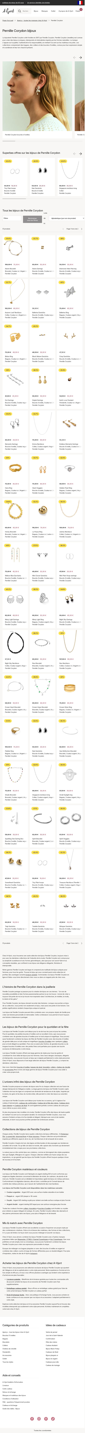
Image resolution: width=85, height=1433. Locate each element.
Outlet (4, 1359)
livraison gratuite (31, 975)
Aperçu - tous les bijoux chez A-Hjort (15, 1332)
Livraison (5, 1385)
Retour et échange (9, 1392)
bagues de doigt (36, 1067)
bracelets (46, 1067)
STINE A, (29, 1239)
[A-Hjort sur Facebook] (32, 1419)
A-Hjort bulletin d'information (12, 1382)
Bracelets (5, 1342)
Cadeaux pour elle (52, 1362)
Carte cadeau (7, 1389)
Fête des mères (51, 1342)
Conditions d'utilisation (10, 1399)
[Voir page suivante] (82, 229)
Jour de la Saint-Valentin (54, 1335)
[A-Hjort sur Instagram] (39, 1419)
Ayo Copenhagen (56, 1239)
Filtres (6, 218)
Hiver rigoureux (34, 1136)
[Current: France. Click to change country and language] (80, 3)
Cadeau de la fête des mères (48, 1103)
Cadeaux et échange (9, 1405)
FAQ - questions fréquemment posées (16, 1402)
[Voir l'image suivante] (80, 58)
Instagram (33, 1253)
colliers (65, 1041)
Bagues (5, 1339)
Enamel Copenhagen (40, 1239)
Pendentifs (6, 1352)
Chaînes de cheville (9, 1349)
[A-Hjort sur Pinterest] (46, 1419)
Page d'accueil (7, 20)
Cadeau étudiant (51, 1345)
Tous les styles (7, 1362)
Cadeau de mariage (53, 1365)
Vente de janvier (51, 1332)
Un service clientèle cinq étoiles (32, 3)
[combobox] (26, 11)
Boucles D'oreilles (8, 1335)
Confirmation (50, 1339)
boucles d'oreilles (45, 1041)
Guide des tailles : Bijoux (11, 1409)
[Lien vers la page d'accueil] (8, 11)
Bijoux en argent (51, 1359)
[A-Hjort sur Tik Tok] (53, 1419)
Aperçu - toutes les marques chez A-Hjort (32, 20)
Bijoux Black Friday (52, 1349)
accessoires (9, 1070)
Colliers (5, 1345)
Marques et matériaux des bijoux (14, 1395)
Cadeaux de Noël (20, 1106)
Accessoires (7, 1355)
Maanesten (22, 1239)
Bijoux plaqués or (52, 1355)
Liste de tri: (45, 218)
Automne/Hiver (21, 1136)
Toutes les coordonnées (42, 1430)
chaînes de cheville (63, 1067)
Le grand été (10, 1136)
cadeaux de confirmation (28, 1103)
